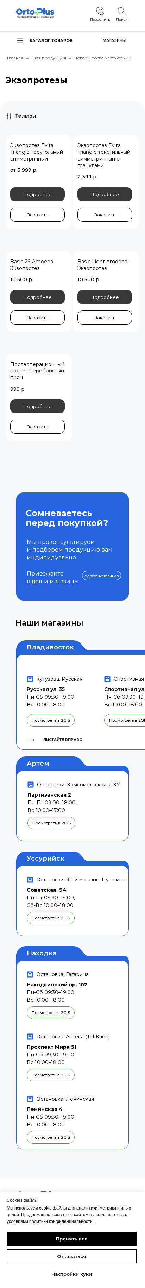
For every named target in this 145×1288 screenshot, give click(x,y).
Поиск (121, 19)
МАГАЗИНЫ (114, 40)
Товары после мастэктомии (103, 58)
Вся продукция (49, 58)
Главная (15, 58)
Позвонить (100, 19)
